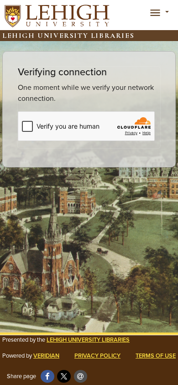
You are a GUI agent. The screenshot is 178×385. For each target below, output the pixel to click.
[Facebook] (47, 376)
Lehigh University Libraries (88, 339)
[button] (158, 12)
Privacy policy (97, 355)
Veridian (46, 355)
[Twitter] (64, 376)
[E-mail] (81, 376)
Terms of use (156, 355)
